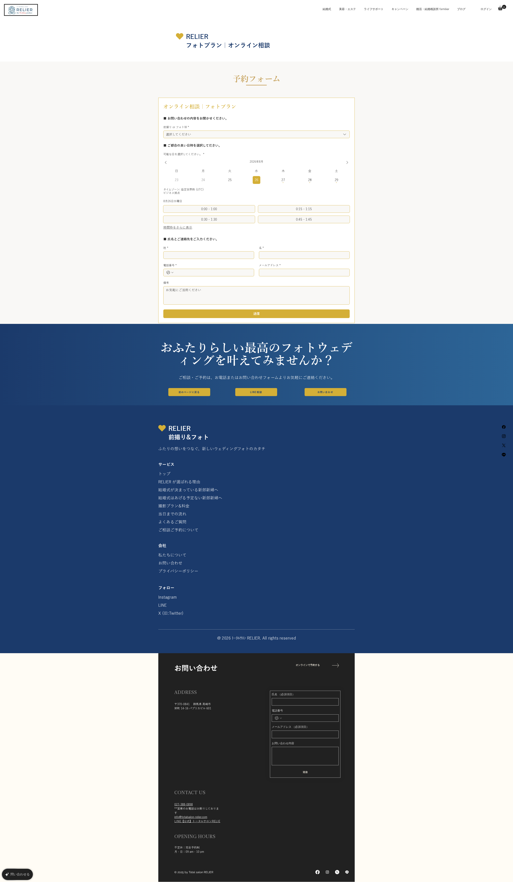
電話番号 (170, 265)
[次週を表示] (347, 162)
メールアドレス (270, 265)
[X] (503, 445)
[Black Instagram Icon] (503, 436)
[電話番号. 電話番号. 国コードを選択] (170, 272)
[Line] (503, 454)
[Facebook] (503, 427)
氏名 (283, 694)
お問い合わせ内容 (283, 743)
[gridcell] (230, 180)
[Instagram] (327, 872)
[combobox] (256, 134)
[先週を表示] (165, 162)
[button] (502, 7)
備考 (166, 282)
